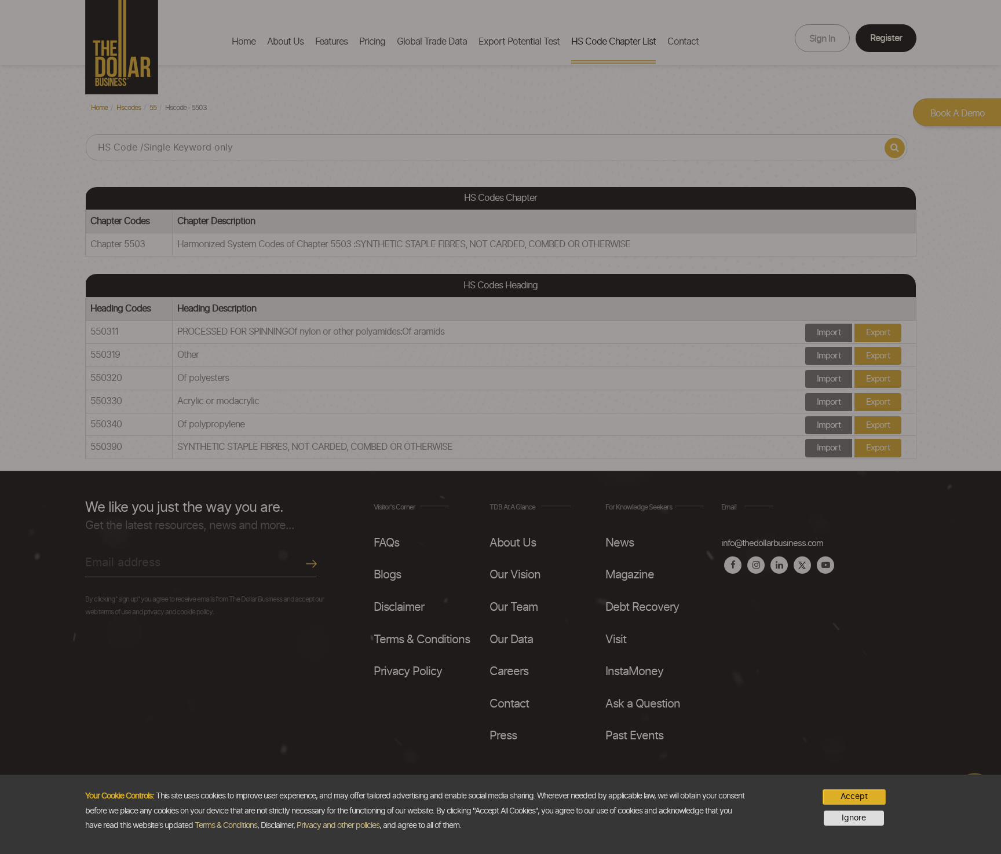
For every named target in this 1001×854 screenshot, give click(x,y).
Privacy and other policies (338, 826)
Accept (854, 797)
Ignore (854, 818)
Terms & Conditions (226, 826)
